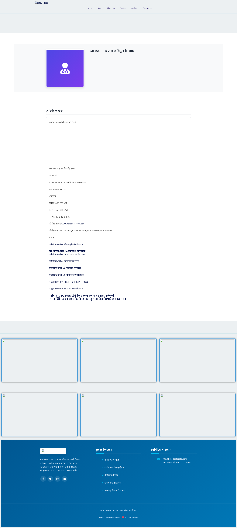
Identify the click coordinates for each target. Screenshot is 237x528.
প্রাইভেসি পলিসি (111, 475)
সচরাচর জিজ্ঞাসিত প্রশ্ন (115, 490)
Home (89, 8)
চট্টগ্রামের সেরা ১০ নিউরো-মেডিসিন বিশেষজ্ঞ (67, 254)
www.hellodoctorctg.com (72, 224)
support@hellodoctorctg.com (177, 462)
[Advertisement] (118, 147)
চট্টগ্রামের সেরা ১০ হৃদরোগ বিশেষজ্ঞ (67, 251)
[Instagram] (57, 479)
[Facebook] (43, 479)
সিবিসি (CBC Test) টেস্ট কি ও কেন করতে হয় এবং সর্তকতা (81, 296)
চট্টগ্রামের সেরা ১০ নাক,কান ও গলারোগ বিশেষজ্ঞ (68, 282)
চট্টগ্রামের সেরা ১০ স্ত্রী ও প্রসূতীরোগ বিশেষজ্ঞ (66, 244)
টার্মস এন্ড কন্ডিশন (113, 483)
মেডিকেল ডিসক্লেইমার (114, 467)
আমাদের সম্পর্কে (112, 460)
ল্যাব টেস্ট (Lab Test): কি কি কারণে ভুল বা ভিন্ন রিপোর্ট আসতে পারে (87, 299)
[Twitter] (50, 479)
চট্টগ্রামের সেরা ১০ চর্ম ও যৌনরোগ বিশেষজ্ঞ (66, 289)
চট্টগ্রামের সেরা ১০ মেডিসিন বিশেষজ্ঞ (64, 261)
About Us (111, 8)
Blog (99, 8)
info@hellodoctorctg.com (175, 459)
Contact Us (147, 8)
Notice (123, 8)
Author (134, 8)
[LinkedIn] (64, 479)
